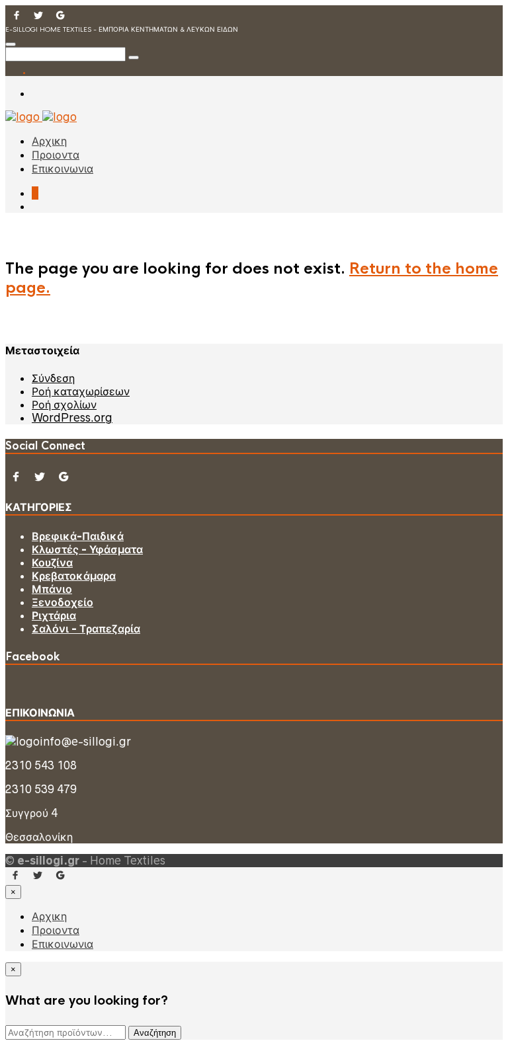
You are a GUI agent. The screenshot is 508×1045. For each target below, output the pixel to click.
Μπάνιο (52, 589)
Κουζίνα (52, 562)
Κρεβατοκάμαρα (74, 575)
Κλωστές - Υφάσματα (87, 549)
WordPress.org (72, 417)
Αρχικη (49, 141)
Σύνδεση (53, 378)
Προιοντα (55, 155)
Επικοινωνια (62, 169)
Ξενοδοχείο (62, 602)
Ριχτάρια (54, 615)
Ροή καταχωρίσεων (81, 391)
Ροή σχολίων (64, 404)
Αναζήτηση (155, 1033)
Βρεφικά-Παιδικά (78, 536)
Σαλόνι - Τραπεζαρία (86, 628)
